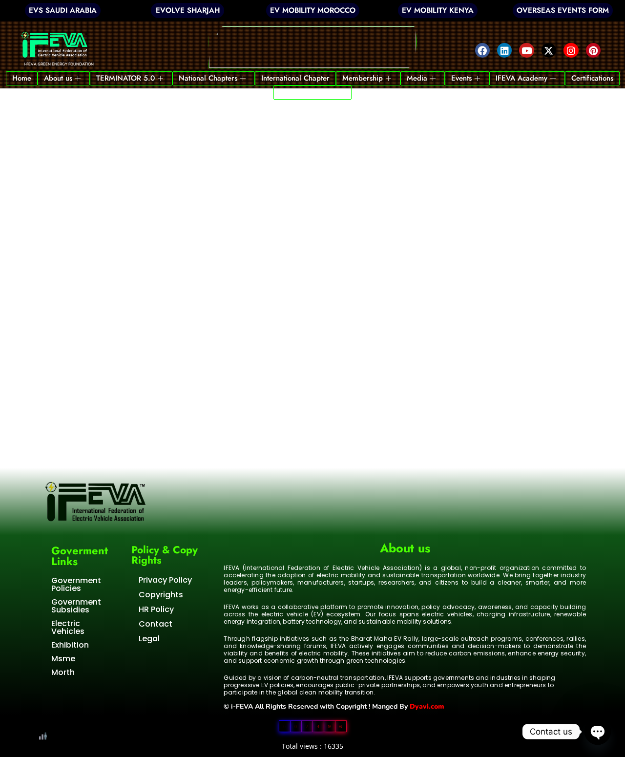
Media (417, 78)
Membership (362, 78)
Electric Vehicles (67, 627)
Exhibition (70, 645)
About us (58, 78)
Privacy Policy (165, 580)
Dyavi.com (427, 706)
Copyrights (161, 594)
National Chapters (208, 78)
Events (461, 78)
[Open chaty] (597, 731)
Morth (63, 672)
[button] (313, 47)
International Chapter (295, 78)
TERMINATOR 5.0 (125, 78)
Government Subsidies (76, 605)
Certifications (592, 78)
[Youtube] (526, 50)
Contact (155, 624)
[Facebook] (482, 50)
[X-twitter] (549, 50)
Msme (63, 658)
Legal (149, 638)
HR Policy (156, 609)
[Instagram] (570, 50)
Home (21, 78)
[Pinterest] (593, 50)
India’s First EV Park (312, 92)
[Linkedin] (504, 50)
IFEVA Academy (521, 78)
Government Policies (76, 584)
